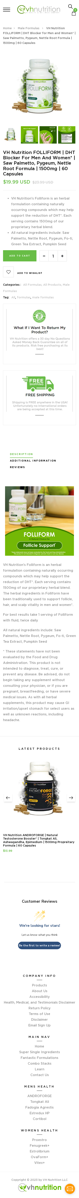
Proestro (39, 1140)
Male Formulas (29, 28)
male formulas (43, 297)
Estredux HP (40, 1113)
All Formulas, (33, 284)
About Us (39, 991)
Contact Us (39, 1075)
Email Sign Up (39, 1025)
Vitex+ (39, 1163)
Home (7, 28)
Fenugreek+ (39, 1145)
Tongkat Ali (39, 1101)
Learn (39, 1069)
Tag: (6, 297)
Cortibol (39, 1119)
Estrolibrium (39, 1151)
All (13, 297)
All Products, (53, 284)
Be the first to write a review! (39, 945)
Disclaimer (39, 1019)
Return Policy (40, 1008)
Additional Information (33, 461)
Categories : (12, 284)
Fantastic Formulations (39, 1058)
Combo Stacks (39, 1063)
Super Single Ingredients (39, 1052)
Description (21, 454)
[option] (39, 88)
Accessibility (39, 996)
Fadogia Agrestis (39, 1107)
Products (39, 985)
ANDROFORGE (39, 1096)
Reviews (17, 467)
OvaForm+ (39, 1157)
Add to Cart (19, 256)
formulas (23, 297)
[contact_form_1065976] (70, 1189)
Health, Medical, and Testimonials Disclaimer (39, 1002)
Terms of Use (39, 1014)
